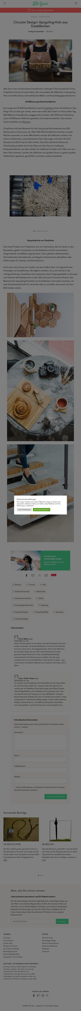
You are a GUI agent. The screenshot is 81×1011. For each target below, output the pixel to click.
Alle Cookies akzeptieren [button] (41, 510)
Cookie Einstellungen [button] (24, 510)
